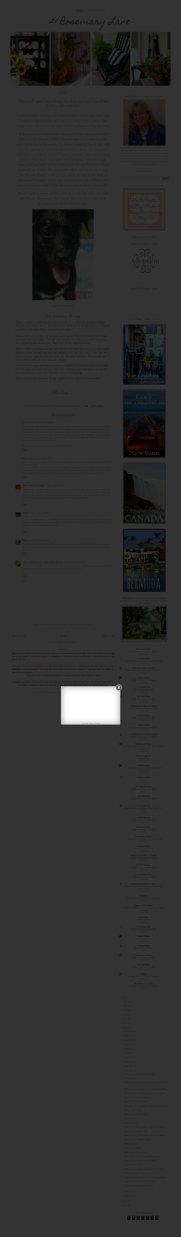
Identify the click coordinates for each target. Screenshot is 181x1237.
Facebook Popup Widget (90, 723)
